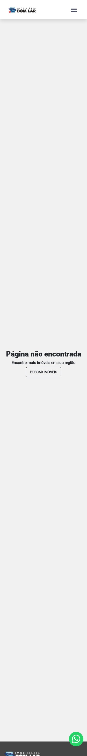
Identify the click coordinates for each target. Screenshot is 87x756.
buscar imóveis (43, 372)
